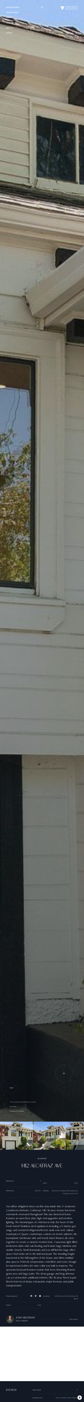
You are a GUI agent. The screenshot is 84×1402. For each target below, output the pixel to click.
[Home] (69, 8)
